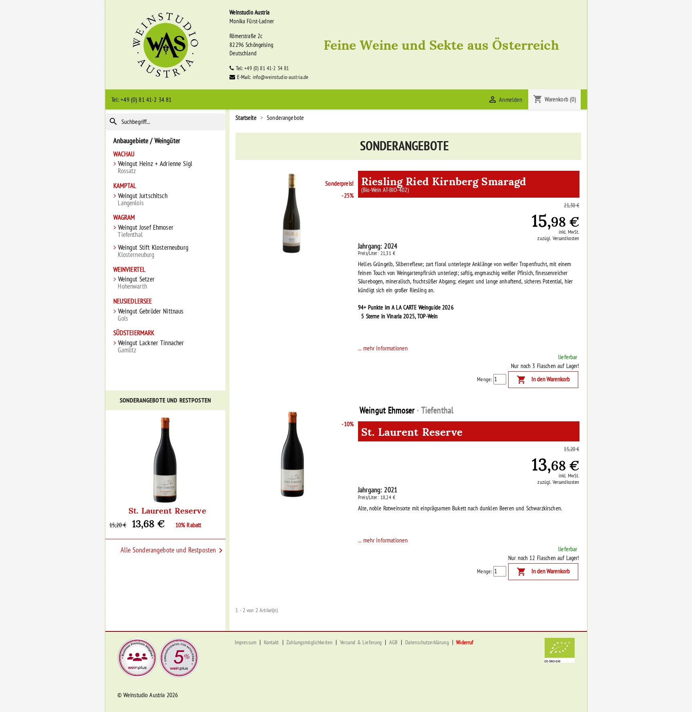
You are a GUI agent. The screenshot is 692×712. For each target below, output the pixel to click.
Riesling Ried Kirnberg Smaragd (443, 182)
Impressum (245, 642)
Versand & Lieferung (361, 642)
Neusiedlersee (132, 301)
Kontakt (271, 642)
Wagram (124, 217)
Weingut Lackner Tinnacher (151, 346)
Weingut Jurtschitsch (142, 199)
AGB (393, 642)
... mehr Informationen (383, 348)
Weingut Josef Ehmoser (145, 231)
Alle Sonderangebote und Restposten (173, 550)
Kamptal (125, 186)
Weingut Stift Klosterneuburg (153, 251)
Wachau (124, 154)
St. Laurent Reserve (167, 510)
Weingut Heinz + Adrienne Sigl (155, 167)
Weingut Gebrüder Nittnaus (150, 315)
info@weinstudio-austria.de (281, 77)
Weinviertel (129, 269)
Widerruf (464, 642)
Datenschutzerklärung (427, 642)
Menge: (484, 379)
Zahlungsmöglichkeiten (309, 642)
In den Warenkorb (543, 379)
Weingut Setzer (136, 283)
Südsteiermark (134, 333)
